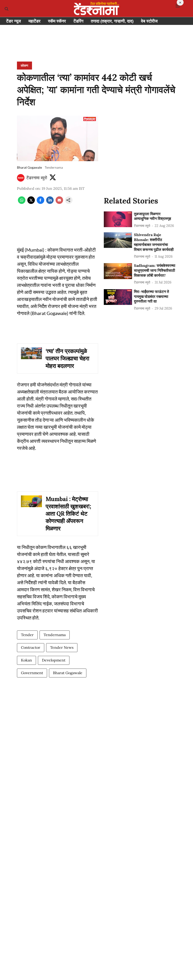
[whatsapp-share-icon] (21, 202)
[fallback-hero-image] (118, 219)
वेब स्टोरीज (149, 21)
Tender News (61, 647)
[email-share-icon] (59, 202)
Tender (27, 634)
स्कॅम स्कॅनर (57, 21)
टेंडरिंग (78, 21)
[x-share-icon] (31, 202)
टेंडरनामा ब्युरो (36, 177)
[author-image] (20, 178)
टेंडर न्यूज (13, 21)
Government (32, 672)
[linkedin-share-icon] (50, 202)
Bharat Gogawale (67, 672)
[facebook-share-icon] (40, 202)
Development (53, 660)
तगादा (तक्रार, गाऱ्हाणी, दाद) (112, 21)
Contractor (30, 647)
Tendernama (55, 634)
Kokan (26, 660)
